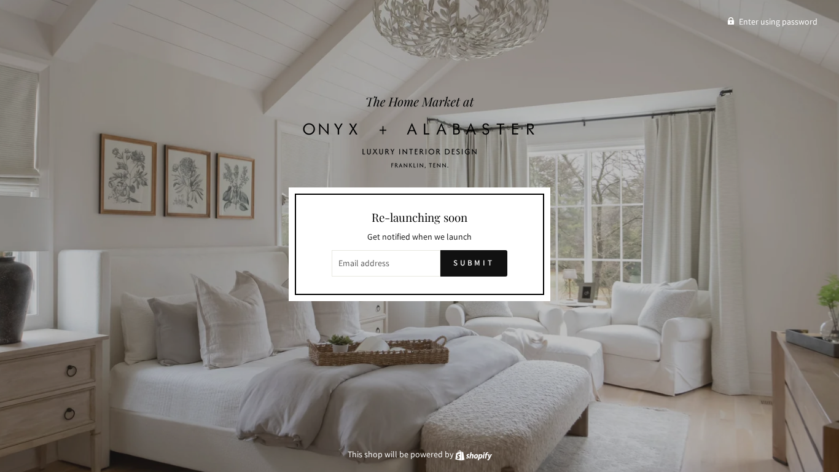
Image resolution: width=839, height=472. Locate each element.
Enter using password (778, 21)
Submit (473, 263)
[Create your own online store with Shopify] (473, 454)
